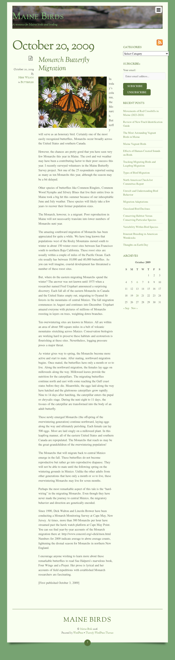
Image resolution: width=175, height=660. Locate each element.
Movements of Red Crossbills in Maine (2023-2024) (141, 113)
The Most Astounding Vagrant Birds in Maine (139, 134)
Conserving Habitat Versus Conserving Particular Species (139, 217)
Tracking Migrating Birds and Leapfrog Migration (139, 163)
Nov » (134, 308)
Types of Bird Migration (136, 172)
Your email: (129, 70)
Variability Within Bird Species (140, 227)
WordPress (78, 633)
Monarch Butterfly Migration (63, 64)
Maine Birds (86, 629)
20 (137, 295)
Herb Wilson (26, 78)
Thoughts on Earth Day (135, 245)
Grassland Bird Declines (136, 209)
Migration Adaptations (135, 202)
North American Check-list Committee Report (138, 182)
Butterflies (27, 82)
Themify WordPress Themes (99, 633)
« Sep (126, 308)
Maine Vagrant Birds (134, 144)
